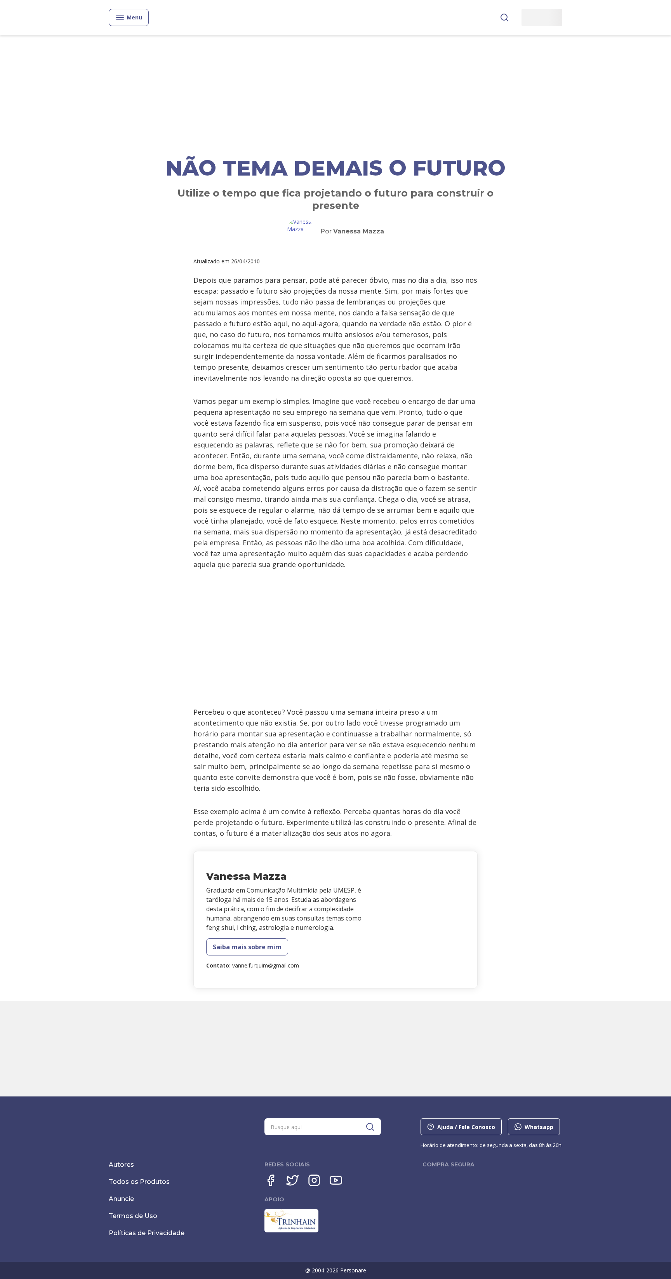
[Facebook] (270, 1180)
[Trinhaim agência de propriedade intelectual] (291, 1230)
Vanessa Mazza (358, 231)
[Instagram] (314, 1180)
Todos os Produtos (139, 1181)
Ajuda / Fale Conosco (466, 1127)
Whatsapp (539, 1127)
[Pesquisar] (504, 17)
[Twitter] (292, 1180)
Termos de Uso (133, 1216)
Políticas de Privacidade (146, 1233)
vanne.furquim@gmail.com (265, 965)
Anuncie (121, 1198)
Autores (121, 1164)
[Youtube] (336, 1180)
